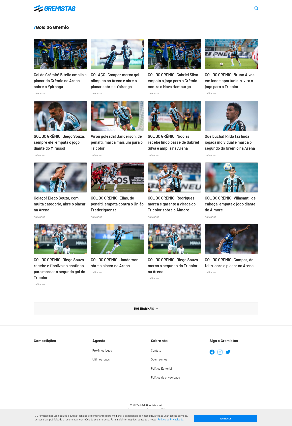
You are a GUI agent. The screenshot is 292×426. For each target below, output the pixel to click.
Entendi (225, 418)
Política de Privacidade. (171, 419)
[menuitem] (116, 350)
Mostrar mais (144, 308)
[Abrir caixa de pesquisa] (256, 8)
